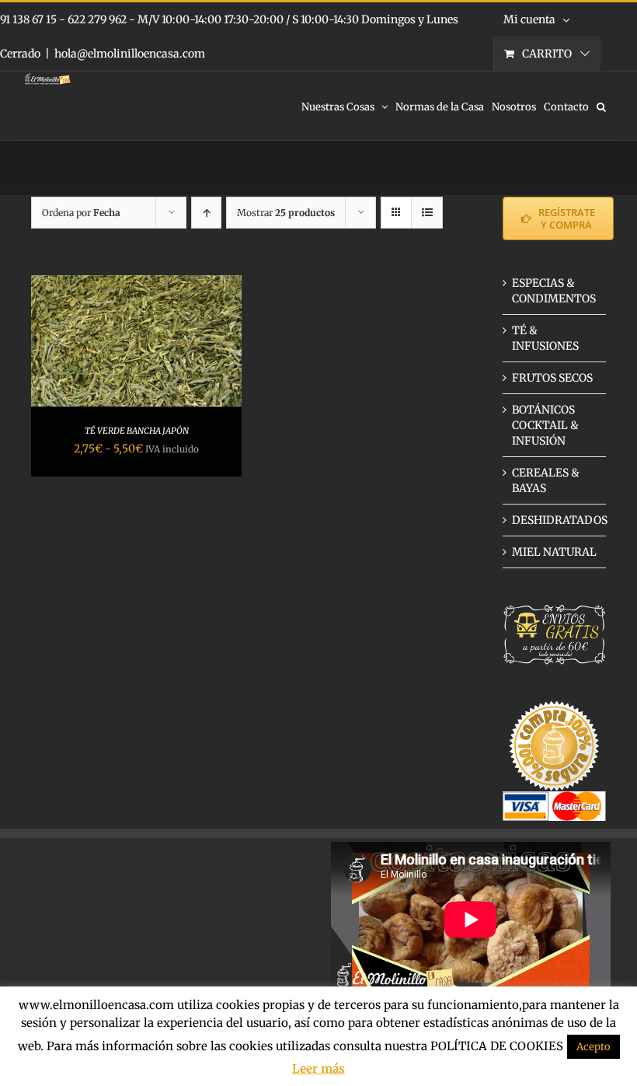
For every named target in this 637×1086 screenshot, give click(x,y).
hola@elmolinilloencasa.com (129, 54)
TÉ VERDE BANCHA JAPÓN (137, 430)
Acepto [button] (593, 1046)
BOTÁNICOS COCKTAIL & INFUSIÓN (545, 425)
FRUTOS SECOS (552, 378)
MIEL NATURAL (554, 552)
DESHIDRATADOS (559, 520)
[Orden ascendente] (206, 213)
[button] (601, 106)
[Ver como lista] (427, 212)
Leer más (318, 1068)
